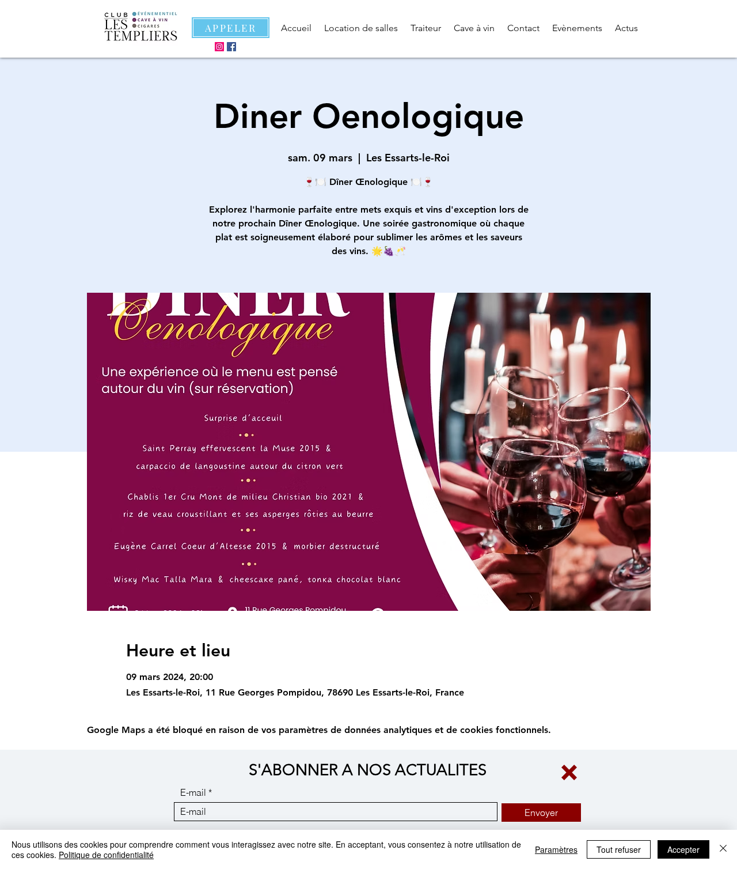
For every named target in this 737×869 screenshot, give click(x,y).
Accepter (683, 849)
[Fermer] (723, 849)
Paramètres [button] (556, 849)
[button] (569, 772)
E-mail (193, 792)
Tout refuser (619, 849)
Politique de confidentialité (106, 854)
